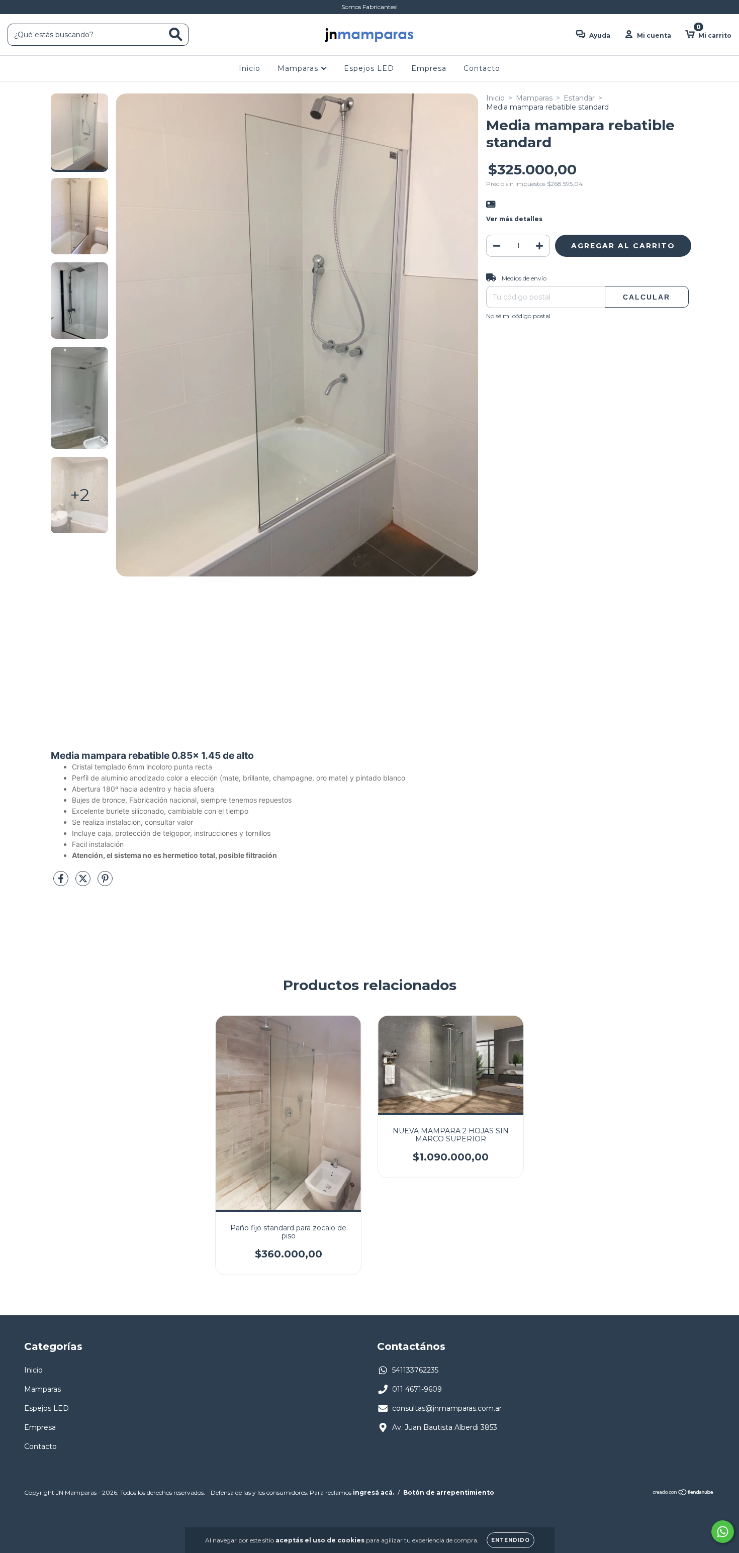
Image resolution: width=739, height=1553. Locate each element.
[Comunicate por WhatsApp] (722, 1531)
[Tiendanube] (683, 1493)
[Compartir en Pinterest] (105, 882)
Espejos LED (369, 68)
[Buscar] (176, 34)
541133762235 (415, 1370)
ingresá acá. (373, 1492)
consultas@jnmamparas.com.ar (447, 1408)
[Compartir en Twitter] (84, 882)
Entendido (510, 1540)
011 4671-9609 (417, 1389)
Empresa (428, 68)
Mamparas (299, 68)
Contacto (482, 68)
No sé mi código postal (518, 316)
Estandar (579, 98)
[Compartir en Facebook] (61, 882)
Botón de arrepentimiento (448, 1492)
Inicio (249, 68)
